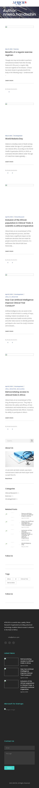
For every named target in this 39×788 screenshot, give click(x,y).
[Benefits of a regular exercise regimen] (19, 35)
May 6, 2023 (8, 136)
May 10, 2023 (8, 49)
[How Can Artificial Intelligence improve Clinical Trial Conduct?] (19, 282)
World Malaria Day (14, 138)
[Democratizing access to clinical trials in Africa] (19, 368)
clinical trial (14, 297)
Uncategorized (18, 136)
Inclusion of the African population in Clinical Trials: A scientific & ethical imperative (19, 223)
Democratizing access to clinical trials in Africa (27, 515)
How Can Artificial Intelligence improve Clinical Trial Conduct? (19, 302)
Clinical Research (19, 217)
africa (7, 297)
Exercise (16, 49)
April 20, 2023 (9, 217)
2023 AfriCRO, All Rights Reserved (19, 783)
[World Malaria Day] (19, 117)
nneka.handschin (12, 89)
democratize (20, 389)
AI (10, 297)
